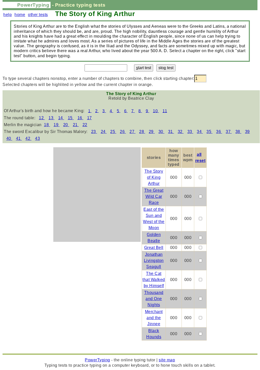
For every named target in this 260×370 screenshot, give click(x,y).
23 (94, 131)
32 (181, 131)
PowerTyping (33, 5)
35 (209, 131)
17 (89, 118)
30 (161, 131)
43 (37, 138)
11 (164, 111)
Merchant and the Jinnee (154, 317)
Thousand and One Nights (154, 298)
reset (200, 160)
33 (190, 131)
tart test (143, 68)
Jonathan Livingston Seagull (154, 260)
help (7, 14)
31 (171, 131)
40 (9, 138)
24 (104, 131)
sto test (165, 68)
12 (42, 118)
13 (51, 118)
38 (238, 131)
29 (152, 131)
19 (57, 125)
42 (28, 138)
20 (66, 125)
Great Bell (154, 247)
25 (113, 131)
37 (229, 131)
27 (132, 131)
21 (76, 125)
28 (142, 131)
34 (200, 131)
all (199, 154)
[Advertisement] (97, 191)
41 (19, 138)
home (19, 14)
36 (219, 131)
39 (247, 131)
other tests (38, 14)
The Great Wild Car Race (154, 196)
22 (85, 125)
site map (167, 360)
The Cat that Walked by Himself (153, 279)
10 (156, 111)
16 (80, 118)
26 (123, 131)
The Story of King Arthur (153, 177)
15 (71, 118)
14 (61, 118)
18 (47, 125)
